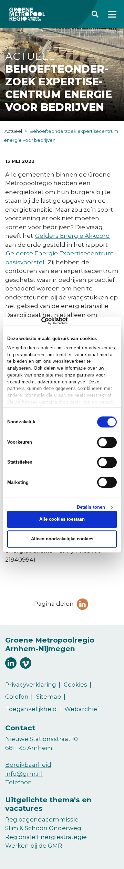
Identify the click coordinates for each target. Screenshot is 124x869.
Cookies (75, 684)
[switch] (107, 442)
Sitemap (48, 696)
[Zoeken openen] (95, 14)
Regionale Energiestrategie (46, 837)
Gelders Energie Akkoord (72, 235)
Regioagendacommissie (42, 819)
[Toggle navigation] (112, 14)
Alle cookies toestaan (62, 519)
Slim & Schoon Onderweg (43, 828)
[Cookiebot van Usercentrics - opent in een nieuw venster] (37, 321)
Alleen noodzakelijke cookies (62, 538)
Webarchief (81, 709)
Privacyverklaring (30, 684)
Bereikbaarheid (28, 764)
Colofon (17, 696)
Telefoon (18, 782)
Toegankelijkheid (31, 709)
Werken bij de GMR (33, 845)
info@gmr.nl (24, 773)
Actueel (13, 131)
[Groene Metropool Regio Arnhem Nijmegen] (27, 14)
